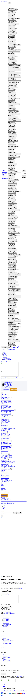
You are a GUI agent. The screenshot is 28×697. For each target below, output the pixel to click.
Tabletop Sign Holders (5, 431)
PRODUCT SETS (7, 387)
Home (4, 654)
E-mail (14, 672)
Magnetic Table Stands (5, 429)
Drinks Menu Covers (5, 416)
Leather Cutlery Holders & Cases (8, 462)
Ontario (2, 485)
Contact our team (7, 643)
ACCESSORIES (7, 384)
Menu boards (6, 620)
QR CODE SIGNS (7, 385)
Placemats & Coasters (5, 469)
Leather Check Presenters (6, 456)
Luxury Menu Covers (5, 421)
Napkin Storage (4, 464)
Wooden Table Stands (5, 427)
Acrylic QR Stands (5, 475)
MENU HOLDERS (7, 382)
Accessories (5, 621)
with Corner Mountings (6, 401)
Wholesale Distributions (6, 499)
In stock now (6, 626)
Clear (15, 513)
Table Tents (3, 430)
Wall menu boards (7, 624)
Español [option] (24, 177)
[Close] (2, 393)
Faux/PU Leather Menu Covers (7, 410)
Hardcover (3, 403)
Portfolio (5, 357)
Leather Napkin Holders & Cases (8, 466)
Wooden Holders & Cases (6, 465)
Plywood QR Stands (5, 476)
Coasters (2, 471)
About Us (5, 656)
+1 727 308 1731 (7, 612)
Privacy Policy (20, 676)
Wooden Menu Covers (6, 397)
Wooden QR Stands (5, 478)
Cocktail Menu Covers (5, 418)
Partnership (6, 358)
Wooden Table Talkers (5, 435)
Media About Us (6, 657)
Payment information (7, 359)
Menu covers (6, 618)
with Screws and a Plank (6, 400)
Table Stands (3, 425)
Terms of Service (10, 690)
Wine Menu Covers (5, 419)
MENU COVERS (7, 381)
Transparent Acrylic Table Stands (8, 428)
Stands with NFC (4, 479)
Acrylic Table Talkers (5, 434)
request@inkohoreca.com (9, 613)
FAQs (4, 354)
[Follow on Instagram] (4, 508)
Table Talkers (4, 433)
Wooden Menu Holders (6, 437)
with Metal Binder (4, 398)
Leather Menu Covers (5, 402)
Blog (4, 352)
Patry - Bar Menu (4, 491)
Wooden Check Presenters (6, 455)
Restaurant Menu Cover (6, 415)
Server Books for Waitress (6, 457)
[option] (12, 8)
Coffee (2, 490)
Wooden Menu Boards (6, 440)
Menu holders (6, 619)
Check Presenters (4, 453)
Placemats (3, 470)
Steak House (3, 489)
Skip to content (4, 1)
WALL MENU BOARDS (7, 386)
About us (5, 353)
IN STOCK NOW (10, 389)
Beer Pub (3, 488)
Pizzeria (2, 486)
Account (2, 511)
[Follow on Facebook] (4, 506)
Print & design (6, 639)
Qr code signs (6, 623)
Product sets (5, 625)
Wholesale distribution (8, 642)
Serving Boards (4, 467)
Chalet (2, 484)
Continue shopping (5, 593)
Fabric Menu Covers (5, 412)
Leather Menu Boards (5, 446)
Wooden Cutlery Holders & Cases (8, 461)
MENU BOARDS (7, 383)
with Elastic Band (4, 408)
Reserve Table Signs (5, 458)
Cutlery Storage (4, 460)
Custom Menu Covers (5, 420)
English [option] (23, 176)
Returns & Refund (7, 660)
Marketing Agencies (5, 498)
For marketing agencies (8, 640)
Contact (5, 355)
